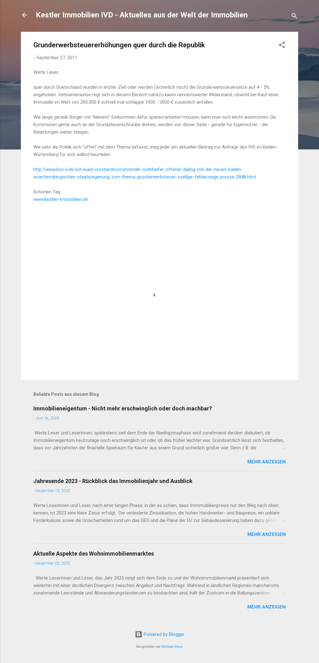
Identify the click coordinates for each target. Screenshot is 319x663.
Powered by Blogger (163, 634)
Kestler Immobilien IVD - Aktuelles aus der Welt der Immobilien (142, 15)
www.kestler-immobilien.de (60, 199)
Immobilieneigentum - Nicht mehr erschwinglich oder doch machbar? (122, 408)
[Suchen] (294, 16)
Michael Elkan (172, 647)
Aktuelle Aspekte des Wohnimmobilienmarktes (93, 553)
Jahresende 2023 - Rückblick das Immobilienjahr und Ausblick (113, 481)
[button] (282, 46)
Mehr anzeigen (266, 462)
